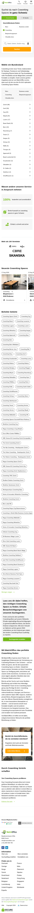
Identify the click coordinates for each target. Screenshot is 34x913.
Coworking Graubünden (10, 358)
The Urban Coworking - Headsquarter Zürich (16, 452)
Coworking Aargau (25, 330)
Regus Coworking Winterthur (11, 522)
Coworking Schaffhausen (10, 391)
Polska (19, 875)
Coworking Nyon (24, 377)
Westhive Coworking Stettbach (12, 555)
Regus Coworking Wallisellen (11, 517)
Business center (24, 91)
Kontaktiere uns (23, 857)
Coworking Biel (24, 349)
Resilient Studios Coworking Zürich (13, 480)
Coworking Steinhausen (10, 400)
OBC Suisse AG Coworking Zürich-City (14, 466)
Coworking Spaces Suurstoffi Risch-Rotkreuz (16, 419)
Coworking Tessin (8, 405)
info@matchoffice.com (8, 840)
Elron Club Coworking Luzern (11, 541)
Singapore (20, 881)
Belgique (5, 881)
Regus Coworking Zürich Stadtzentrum (14, 471)
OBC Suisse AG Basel (9, 546)
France (19, 863)
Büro (6, 91)
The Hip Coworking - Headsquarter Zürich (15, 447)
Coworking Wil (24, 414)
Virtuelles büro (9, 98)
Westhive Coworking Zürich (11, 499)
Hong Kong (21, 878)
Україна (19, 872)
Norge (4, 869)
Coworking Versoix (8, 410)
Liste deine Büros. (13, 751)
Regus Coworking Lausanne (11, 578)
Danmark (5, 863)
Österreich (20, 869)
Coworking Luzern (23, 326)
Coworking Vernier (22, 405)
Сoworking (8, 94)
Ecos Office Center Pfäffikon (11, 433)
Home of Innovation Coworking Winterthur (15, 527)
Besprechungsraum (25, 94)
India (18, 884)
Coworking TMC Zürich (10, 475)
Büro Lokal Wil (7, 503)
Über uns (5, 854)
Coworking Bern (7, 340)
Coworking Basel (8, 321)
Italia (18, 866)
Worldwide (20, 887)
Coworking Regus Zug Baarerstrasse (14, 508)
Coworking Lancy (26, 358)
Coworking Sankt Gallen (23, 386)
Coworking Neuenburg (24, 372)
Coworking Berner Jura (10, 349)
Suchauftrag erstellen (9, 857)
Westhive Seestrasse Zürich (11, 485)
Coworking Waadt (23, 410)
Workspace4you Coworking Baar (12, 489)
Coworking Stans (23, 396)
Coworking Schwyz (8, 396)
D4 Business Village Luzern (11, 536)
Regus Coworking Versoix (10, 588)
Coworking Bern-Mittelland (11, 344)
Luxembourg (6, 884)
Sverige (4, 866)
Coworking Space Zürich (10, 316)
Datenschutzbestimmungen (20, 899)
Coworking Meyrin (8, 372)
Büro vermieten (23, 854)
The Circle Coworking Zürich (11, 443)
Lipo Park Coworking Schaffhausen (13, 560)
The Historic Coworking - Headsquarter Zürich (16, 457)
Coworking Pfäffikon (9, 382)
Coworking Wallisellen (9, 414)
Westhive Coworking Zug (10, 424)
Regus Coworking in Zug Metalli (12, 429)
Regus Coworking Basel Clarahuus (13, 564)
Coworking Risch (24, 382)
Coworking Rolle (7, 386)
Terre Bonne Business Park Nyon (12, 574)
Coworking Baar (24, 335)
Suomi (4, 872)
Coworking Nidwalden (9, 377)
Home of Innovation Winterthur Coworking (15, 494)
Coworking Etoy (7, 354)
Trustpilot (4, 811)
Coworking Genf (21, 354)
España (4, 890)
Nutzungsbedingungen (10, 901)
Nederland (5, 878)
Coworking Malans (8, 363)
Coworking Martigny (9, 368)
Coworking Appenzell (9, 335)
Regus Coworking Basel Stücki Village (14, 550)
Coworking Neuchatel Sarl (10, 583)
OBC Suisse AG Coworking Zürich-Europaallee (17, 438)
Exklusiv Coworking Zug (10, 532)
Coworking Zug (25, 316)
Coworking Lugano (8, 326)
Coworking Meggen (24, 368)
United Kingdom (7, 887)
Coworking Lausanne (23, 321)
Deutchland (5, 875)
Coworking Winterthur (9, 330)
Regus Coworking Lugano (10, 569)
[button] (25, 276)
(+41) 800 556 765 (7, 843)
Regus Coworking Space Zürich (12, 461)
